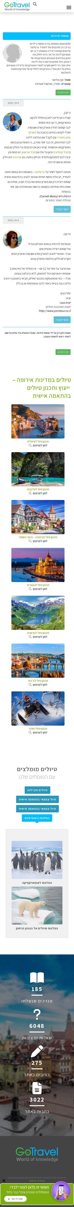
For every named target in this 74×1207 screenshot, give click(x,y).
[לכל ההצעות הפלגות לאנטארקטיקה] (37, 844)
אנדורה (17, 157)
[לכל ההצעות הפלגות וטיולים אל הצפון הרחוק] (37, 889)
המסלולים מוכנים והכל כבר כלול (27, 1189)
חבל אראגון (29, 152)
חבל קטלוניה (61, 152)
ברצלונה (39, 172)
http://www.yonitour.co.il (55, 311)
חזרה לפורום (63, 92)
